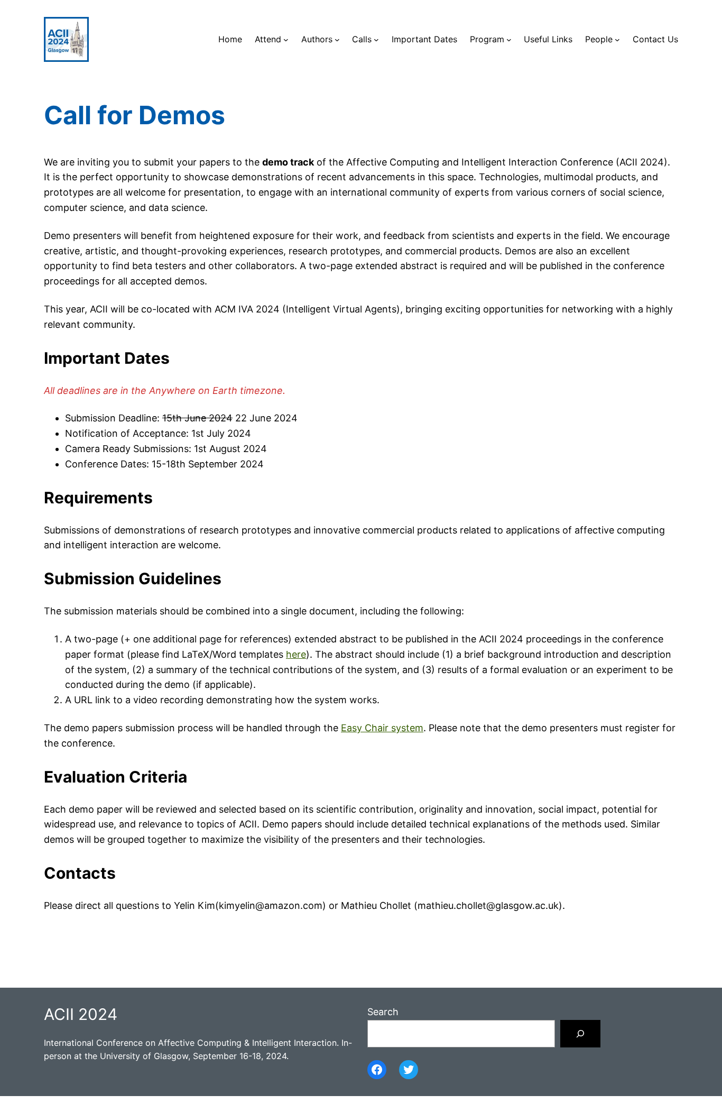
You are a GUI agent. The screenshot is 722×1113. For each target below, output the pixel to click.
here (296, 654)
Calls (362, 39)
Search (383, 1011)
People (599, 39)
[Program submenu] (509, 39)
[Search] (580, 1033)
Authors (316, 39)
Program (487, 39)
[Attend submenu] (286, 39)
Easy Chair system (382, 727)
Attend (268, 39)
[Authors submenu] (337, 39)
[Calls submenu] (376, 39)
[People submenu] (617, 39)
